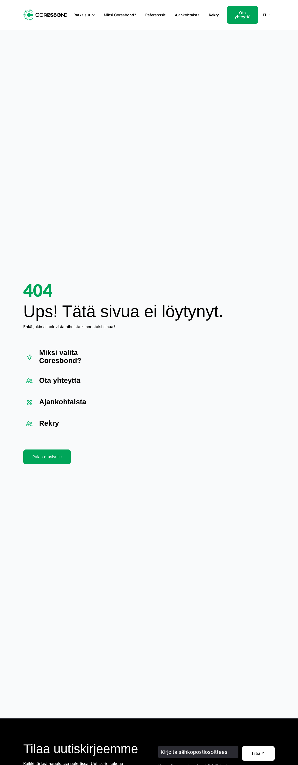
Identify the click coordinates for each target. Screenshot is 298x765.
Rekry (214, 15)
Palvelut (53, 15)
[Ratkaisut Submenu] (94, 14)
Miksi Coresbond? (120, 15)
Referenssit (155, 15)
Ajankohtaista (187, 15)
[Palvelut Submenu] (64, 14)
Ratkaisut (82, 15)
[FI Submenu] (270, 14)
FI (264, 15)
